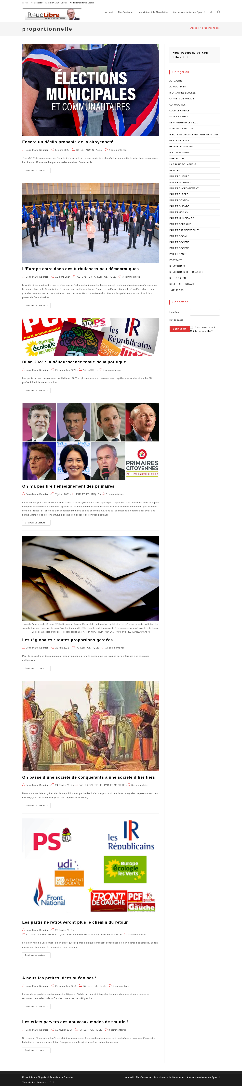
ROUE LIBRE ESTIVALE (182, 284)
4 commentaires (118, 150)
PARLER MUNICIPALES (89, 150)
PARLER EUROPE (178, 194)
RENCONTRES (177, 266)
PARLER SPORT (178, 254)
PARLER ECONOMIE (180, 182)
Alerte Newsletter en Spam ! (82, 3)
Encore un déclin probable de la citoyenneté (67, 142)
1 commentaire (121, 986)
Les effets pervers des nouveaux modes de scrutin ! (75, 1022)
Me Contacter (37, 3)
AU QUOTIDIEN (177, 86)
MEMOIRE (174, 170)
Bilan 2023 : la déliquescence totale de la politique (74, 362)
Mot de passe (176, 320)
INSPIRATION (176, 158)
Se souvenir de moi (205, 327)
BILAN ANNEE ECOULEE (182, 93)
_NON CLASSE (177, 290)
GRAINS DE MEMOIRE (181, 146)
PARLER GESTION (179, 200)
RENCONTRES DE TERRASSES (186, 272)
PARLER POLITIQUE (104, 276)
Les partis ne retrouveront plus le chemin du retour (75, 922)
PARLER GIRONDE (179, 206)
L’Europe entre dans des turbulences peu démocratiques (80, 269)
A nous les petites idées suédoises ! (59, 978)
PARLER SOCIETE (114, 785)
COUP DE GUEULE (179, 110)
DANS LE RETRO (178, 116)
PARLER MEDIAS (178, 212)
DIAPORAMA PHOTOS (181, 128)
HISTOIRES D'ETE (179, 152)
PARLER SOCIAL (178, 236)
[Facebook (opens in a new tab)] (218, 12)
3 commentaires (131, 276)
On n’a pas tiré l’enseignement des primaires (68, 486)
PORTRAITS (175, 260)
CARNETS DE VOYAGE (181, 98)
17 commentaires (114, 647)
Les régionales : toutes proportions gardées (67, 640)
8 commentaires (115, 494)
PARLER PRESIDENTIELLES (83, 934)
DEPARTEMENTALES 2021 (183, 122)
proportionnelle (211, 27)
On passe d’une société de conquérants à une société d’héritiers (88, 777)
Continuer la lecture (38, 171)
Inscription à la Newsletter (56, 3)
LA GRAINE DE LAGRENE (183, 164)
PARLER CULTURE (179, 176)
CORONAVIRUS (177, 105)
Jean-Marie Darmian (37, 150)
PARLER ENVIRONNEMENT (184, 188)
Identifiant (174, 312)
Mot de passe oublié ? (201, 331)
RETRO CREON (177, 278)
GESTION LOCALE (179, 140)
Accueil (25, 3)
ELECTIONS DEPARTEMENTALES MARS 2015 (193, 134)
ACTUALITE (83, 276)
